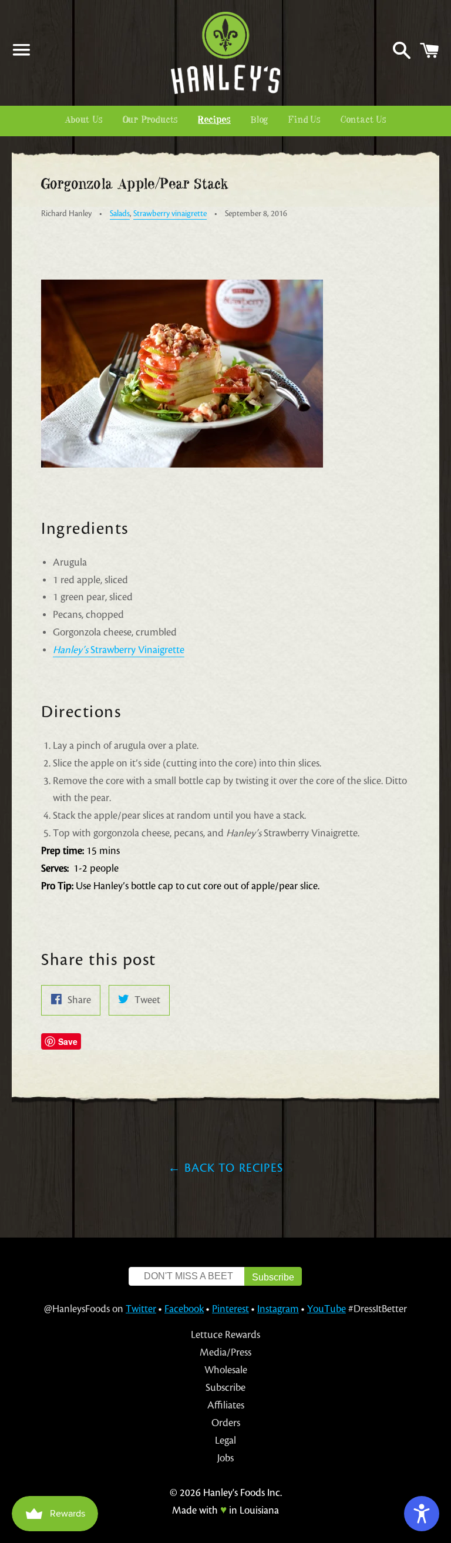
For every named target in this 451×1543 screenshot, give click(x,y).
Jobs (225, 1458)
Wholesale (225, 1370)
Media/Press (225, 1352)
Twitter (141, 1309)
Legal (225, 1440)
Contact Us (363, 120)
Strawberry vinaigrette (170, 213)
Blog (259, 120)
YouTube (326, 1309)
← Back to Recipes (225, 1168)
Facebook (184, 1309)
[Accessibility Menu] (421, 1513)
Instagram (278, 1309)
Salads (120, 213)
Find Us (304, 120)
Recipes (214, 120)
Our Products (151, 120)
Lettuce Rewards (225, 1334)
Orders (225, 1422)
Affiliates (225, 1405)
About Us (83, 120)
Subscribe (225, 1387)
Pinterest (230, 1309)
